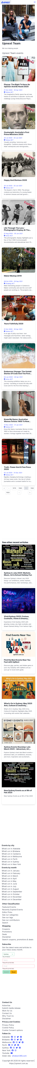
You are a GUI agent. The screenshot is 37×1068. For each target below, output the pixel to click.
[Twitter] (18, 1036)
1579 (14, 488)
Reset (14, 972)
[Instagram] (15, 1036)
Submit (6, 972)
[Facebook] (12, 1036)
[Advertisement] (18, 517)
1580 (20, 488)
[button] (34, 2)
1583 (8, 492)
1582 (32, 488)
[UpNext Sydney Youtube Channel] (11, 1053)
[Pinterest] (21, 1036)
